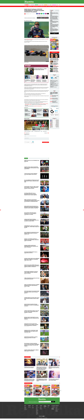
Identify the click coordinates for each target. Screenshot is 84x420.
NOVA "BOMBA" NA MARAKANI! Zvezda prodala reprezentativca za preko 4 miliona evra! (31, 233)
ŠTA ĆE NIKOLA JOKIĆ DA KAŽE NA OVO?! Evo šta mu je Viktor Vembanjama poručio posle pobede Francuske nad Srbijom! (31, 344)
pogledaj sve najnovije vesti (54, 33)
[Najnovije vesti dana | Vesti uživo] (36, 4)
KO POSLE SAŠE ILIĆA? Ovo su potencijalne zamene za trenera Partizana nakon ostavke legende (30, 194)
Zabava (41, 405)
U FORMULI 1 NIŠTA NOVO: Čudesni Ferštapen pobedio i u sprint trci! (40, 110)
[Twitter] (48, 13)
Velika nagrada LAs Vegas (37, 131)
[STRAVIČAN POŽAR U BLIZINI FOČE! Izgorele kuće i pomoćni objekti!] (29, 362)
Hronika (25, 378)
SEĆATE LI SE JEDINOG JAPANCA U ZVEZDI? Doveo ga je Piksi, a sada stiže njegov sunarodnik (31, 240)
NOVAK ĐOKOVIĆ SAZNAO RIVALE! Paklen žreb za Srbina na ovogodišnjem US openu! (31, 305)
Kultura (41, 408)
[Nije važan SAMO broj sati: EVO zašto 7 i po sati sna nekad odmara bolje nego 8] (27, 77)
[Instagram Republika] (44, 416)
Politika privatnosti (57, 411)
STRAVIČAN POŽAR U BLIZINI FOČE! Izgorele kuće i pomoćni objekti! (54, 13)
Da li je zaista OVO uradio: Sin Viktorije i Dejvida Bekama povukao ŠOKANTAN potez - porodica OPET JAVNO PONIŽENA (44, 81)
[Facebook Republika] (39, 416)
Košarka (37, 408)
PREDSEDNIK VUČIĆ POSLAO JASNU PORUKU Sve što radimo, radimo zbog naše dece (54, 22)
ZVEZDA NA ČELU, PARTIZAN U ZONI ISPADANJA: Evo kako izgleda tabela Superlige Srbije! (31, 331)
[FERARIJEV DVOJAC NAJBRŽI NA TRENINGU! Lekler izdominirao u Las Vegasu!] (33, 115)
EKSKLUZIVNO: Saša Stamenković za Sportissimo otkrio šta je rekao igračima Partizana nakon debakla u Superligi (31, 207)
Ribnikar (46, 6)
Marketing (57, 410)
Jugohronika (29, 407)
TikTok (26, 104)
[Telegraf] (44, 13)
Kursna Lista (54, 118)
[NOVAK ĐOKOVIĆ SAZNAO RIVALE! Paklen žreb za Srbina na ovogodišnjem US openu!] (44, 307)
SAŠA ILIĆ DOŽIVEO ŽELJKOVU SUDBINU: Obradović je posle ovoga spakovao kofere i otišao (31, 285)
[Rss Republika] (41, 416)
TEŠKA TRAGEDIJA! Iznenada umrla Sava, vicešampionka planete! (31, 278)
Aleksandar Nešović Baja (36, 6)
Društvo (25, 408)
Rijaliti (40, 407)
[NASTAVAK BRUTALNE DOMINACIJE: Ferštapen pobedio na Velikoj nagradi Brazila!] (33, 111)
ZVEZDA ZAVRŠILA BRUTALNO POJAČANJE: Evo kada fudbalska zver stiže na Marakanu (31, 246)
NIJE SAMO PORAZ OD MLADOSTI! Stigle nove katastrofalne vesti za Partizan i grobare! (31, 292)
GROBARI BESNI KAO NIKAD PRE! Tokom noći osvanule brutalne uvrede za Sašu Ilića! (31, 298)
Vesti (25, 405)
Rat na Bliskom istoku (42, 6)
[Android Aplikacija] (39, 18)
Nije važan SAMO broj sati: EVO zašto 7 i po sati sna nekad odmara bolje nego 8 (27, 81)
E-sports (37, 413)
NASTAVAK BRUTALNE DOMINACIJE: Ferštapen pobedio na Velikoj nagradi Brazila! (27, 110)
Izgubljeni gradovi (54, 6)
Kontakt (56, 409)
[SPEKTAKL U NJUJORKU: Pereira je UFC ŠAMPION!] (45, 115)
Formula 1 (32, 131)
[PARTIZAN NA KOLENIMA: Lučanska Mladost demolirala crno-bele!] (44, 339)
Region (33, 407)
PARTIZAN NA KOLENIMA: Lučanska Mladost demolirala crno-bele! (30, 337)
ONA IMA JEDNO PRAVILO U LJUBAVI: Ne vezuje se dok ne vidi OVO (40, 69)
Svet (24, 366)
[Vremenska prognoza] (52, 111)
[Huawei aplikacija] (47, 18)
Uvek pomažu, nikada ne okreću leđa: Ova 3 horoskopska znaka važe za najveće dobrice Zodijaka (39, 81)
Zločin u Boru (49, 6)
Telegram (28, 104)
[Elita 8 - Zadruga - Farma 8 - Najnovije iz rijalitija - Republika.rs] (54, 4)
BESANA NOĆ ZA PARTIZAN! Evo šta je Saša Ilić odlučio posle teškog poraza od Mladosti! (31, 318)
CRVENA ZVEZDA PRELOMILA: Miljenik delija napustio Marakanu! (31, 350)
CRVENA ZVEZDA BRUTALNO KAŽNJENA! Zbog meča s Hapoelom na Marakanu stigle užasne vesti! (31, 259)
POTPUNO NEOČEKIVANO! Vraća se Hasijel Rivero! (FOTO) (30, 252)
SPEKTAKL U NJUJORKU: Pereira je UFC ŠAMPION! (40, 114)
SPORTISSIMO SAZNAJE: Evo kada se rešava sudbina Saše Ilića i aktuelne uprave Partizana (31, 272)
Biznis (49, 405)
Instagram (44, 103)
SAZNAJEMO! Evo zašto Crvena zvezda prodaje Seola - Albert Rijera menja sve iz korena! (31, 226)
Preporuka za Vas (54, 52)
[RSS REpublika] (43, 416)
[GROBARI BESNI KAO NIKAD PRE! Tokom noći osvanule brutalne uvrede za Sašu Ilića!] (44, 300)
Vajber (30, 104)
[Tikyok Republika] (40, 416)
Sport (41, 131)
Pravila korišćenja (57, 407)
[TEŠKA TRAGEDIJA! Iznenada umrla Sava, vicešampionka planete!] (44, 280)
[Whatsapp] (41, 13)
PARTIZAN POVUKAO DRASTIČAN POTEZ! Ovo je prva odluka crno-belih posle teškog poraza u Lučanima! (31, 324)
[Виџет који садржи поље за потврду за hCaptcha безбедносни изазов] (29, 142)
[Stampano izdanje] (54, 44)
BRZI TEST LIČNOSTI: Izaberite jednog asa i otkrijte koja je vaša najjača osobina (33, 81)
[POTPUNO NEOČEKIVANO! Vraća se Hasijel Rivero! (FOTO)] (44, 254)
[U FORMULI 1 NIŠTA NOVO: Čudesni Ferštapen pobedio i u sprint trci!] (45, 111)
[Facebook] (37, 13)
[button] (57, 76)
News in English (53, 409)
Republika (57, 405)
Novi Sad (52, 108)
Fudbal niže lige (37, 407)
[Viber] (39, 13)
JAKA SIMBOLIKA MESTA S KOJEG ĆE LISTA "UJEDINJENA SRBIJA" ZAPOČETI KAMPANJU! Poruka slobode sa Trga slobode (54, 30)
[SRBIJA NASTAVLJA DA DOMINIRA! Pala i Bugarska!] (44, 163)
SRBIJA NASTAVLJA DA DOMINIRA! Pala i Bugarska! (31, 161)
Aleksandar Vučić (30, 6)
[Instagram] (46, 13)
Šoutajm (37, 412)
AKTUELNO (25, 6)
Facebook (41, 103)
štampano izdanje (54, 37)
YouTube (47, 103)
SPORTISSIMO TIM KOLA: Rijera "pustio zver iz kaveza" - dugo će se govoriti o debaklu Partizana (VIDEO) (31, 187)
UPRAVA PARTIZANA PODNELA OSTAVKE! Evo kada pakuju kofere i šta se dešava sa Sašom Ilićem (31, 220)
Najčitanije (57, 10)
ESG (48, 407)
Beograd (25, 407)
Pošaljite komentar (45, 142)
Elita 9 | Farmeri (45, 406)
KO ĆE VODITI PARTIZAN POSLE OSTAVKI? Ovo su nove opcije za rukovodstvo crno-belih (30, 213)
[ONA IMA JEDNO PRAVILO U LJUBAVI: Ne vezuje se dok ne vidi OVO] (29, 71)
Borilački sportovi (37, 410)
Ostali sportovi (38, 115)
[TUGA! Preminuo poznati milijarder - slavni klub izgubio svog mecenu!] (44, 176)
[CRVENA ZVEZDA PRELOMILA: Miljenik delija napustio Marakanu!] (44, 352)
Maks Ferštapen (28, 131)
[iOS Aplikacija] (43, 18)
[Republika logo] (29, 2)
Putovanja (53, 405)
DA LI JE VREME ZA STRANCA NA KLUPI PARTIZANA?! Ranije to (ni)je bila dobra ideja (31, 181)
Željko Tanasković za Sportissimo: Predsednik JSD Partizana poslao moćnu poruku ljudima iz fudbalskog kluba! (31, 200)
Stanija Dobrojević (59, 6)
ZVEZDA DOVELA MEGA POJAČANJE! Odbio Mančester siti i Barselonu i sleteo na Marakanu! (31, 168)
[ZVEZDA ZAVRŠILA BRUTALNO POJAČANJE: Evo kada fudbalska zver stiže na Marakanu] (44, 248)
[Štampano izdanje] (28, 390)
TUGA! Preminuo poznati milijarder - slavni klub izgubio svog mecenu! (31, 174)
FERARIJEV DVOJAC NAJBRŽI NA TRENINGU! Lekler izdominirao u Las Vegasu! (27, 114)
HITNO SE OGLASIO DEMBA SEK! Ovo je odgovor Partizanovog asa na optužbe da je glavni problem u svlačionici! (31, 266)
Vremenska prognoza (25, 409)
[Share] (25, 359)
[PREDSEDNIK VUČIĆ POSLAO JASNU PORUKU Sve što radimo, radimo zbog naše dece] (54, 362)
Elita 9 (44, 407)
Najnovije (51, 10)
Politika (50, 366)
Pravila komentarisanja (57, 408)
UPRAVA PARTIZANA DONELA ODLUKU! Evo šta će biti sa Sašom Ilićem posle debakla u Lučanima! (31, 311)
